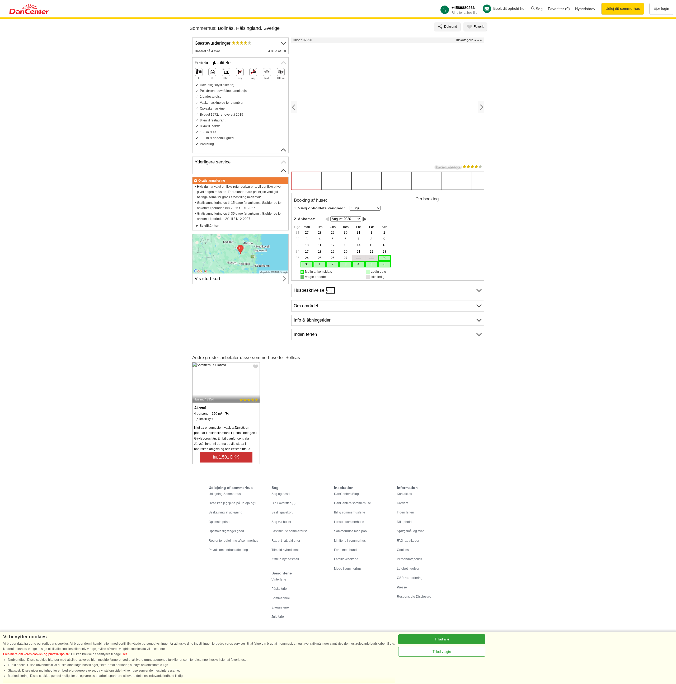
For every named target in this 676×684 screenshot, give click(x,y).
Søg (539, 9)
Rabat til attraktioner (285, 541)
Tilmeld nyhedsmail (285, 550)
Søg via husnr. (281, 522)
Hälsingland (248, 28)
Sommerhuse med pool (351, 531)
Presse (402, 587)
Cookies (403, 550)
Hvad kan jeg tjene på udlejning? (232, 503)
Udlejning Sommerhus (225, 494)
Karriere (403, 503)
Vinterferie (278, 579)
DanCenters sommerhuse (352, 503)
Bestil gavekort (282, 512)
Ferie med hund (345, 550)
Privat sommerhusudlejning (228, 550)
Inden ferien (405, 512)
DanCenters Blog (346, 494)
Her (124, 654)
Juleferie (277, 617)
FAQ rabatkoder (408, 541)
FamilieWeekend (346, 559)
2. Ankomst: (304, 219)
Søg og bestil (280, 494)
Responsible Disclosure (414, 596)
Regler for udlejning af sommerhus (233, 541)
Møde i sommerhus (348, 568)
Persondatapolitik (409, 559)
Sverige (272, 28)
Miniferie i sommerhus (350, 541)
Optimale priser (220, 522)
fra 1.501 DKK (226, 457)
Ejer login (661, 8)
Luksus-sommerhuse (349, 522)
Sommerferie (280, 598)
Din (283, 503)
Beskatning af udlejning (225, 512)
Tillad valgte (442, 652)
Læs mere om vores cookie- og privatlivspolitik (36, 654)
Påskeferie (279, 589)
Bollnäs (225, 28)
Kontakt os (404, 494)
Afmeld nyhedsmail (285, 559)
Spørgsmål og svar (410, 531)
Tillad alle (442, 639)
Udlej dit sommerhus (622, 8)
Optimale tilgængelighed (226, 531)
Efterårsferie (280, 607)
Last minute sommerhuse (289, 531)
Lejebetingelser (408, 568)
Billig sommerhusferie (349, 512)
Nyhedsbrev (585, 9)
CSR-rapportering (409, 578)
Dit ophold (404, 522)
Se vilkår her (209, 226)
